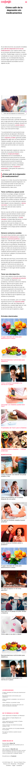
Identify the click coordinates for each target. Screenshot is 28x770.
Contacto (19, 765)
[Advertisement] (14, 30)
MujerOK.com (14, 749)
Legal (13, 765)
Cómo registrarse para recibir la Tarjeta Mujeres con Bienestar (12, 722)
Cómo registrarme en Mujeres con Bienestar (13, 715)
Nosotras (13, 763)
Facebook (13, 756)
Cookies (8, 765)
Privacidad (21, 763)
